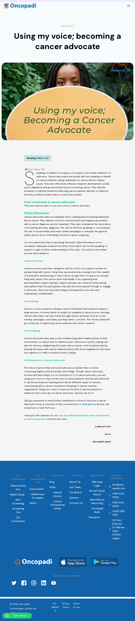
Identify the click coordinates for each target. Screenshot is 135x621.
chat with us (89, 404)
